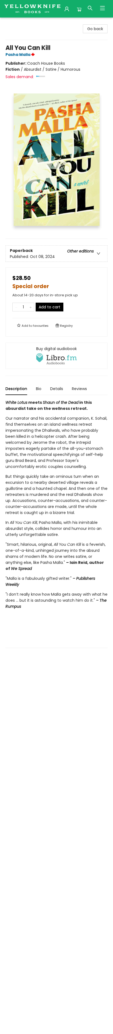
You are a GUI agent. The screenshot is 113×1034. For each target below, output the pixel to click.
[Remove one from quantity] (16, 307)
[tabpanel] (56, 523)
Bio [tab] (38, 388)
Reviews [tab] (79, 388)
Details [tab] (56, 388)
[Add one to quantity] (30, 307)
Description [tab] (16, 388)
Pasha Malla (17, 54)
